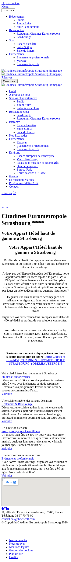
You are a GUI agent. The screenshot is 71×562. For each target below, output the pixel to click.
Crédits (13, 557)
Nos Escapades (18, 135)
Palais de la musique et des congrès (38, 162)
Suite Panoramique (28, 108)
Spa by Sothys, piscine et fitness (21, 431)
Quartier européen (27, 166)
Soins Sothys (24, 128)
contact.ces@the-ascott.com (18, 519)
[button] (5, 6)
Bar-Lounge (24, 115)
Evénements (16, 138)
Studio (20, 101)
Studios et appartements (23, 98)
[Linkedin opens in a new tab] (7, 508)
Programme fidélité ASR (23, 183)
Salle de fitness (25, 132)
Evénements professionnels (33, 145)
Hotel (12, 91)
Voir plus (7, 393)
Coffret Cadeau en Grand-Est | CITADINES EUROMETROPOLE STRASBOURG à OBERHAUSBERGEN (36, 360)
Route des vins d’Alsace (31, 173)
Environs (14, 152)
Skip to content (11, 3)
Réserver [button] (7, 77)
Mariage (22, 142)
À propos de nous (19, 94)
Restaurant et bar (19, 111)
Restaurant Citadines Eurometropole (38, 118)
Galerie (13, 176)
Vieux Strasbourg (27, 159)
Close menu (9, 81)
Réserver (7, 193)
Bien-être (14, 121)
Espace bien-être (26, 125)
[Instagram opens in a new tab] (4, 508)
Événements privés (28, 149)
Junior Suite (24, 104)
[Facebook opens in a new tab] (2, 508)
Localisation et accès (21, 179)
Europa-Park (24, 169)
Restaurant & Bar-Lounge (17, 404)
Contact (13, 186)
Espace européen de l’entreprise (36, 156)
